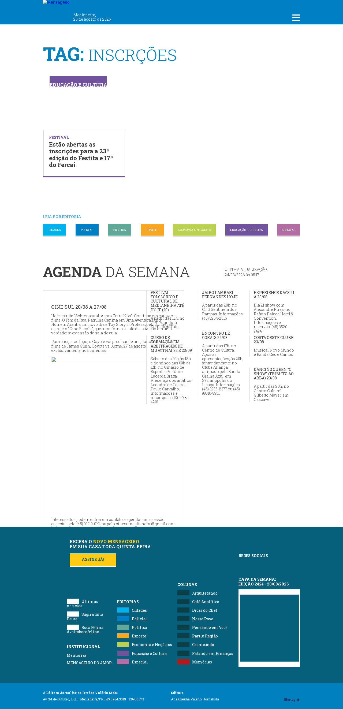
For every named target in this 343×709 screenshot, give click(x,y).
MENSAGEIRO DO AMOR (89, 662)
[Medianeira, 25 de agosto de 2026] (88, 5)
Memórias (77, 655)
